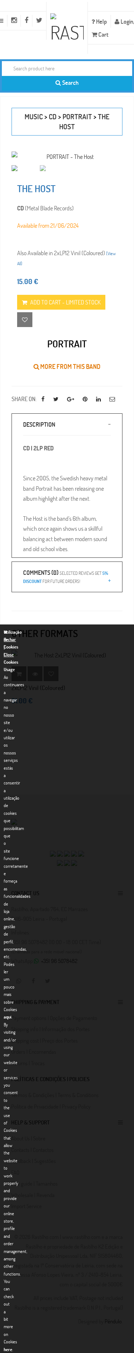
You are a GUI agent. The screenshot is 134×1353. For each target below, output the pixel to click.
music (34, 116)
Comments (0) (65, 576)
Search (70, 82)
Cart (102, 34)
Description (39, 424)
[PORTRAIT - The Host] (67, 156)
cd (53, 116)
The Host (36, 188)
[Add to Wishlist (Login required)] (24, 319)
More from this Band (69, 366)
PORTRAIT (77, 116)
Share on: (24, 399)
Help (101, 21)
